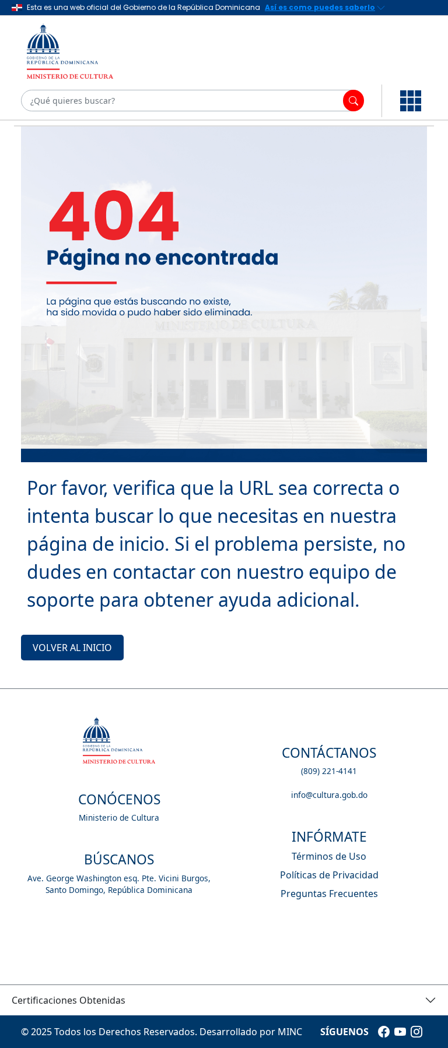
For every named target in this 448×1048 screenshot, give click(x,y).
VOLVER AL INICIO (72, 647)
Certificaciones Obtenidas (68, 1000)
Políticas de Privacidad (329, 874)
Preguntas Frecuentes (329, 893)
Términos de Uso (329, 856)
